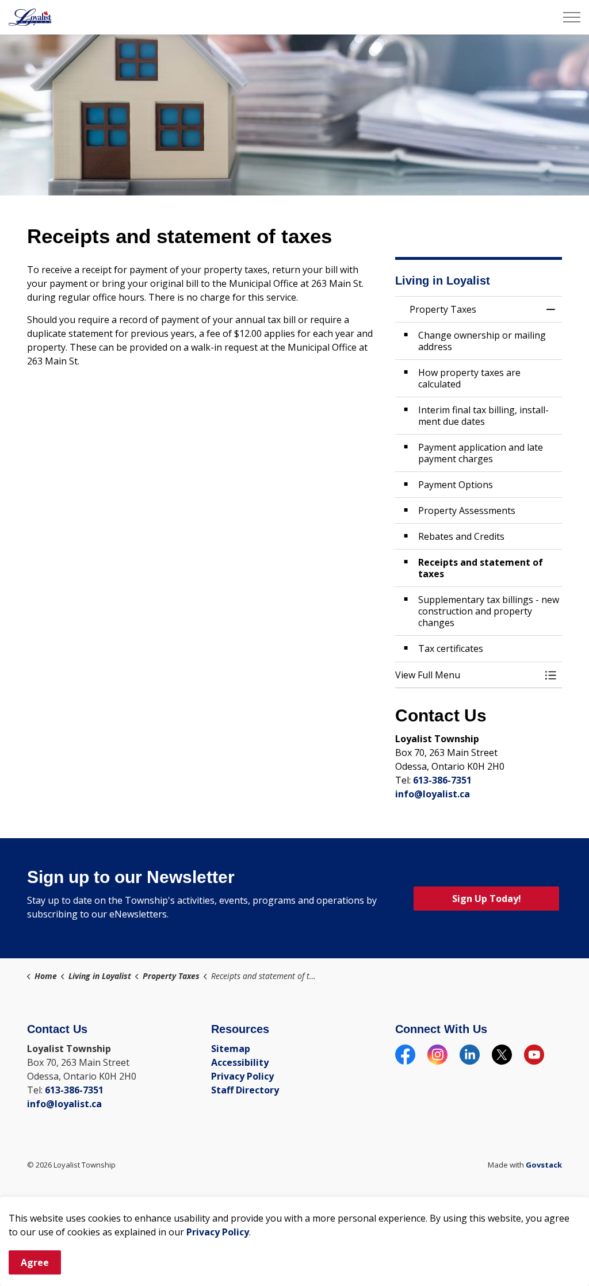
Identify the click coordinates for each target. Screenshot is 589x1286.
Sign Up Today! (486, 898)
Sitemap (230, 1048)
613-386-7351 (442, 780)
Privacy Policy (217, 1232)
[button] (467, 675)
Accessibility (240, 1062)
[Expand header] (571, 17)
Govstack (544, 1165)
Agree (35, 1262)
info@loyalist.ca (432, 794)
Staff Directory (245, 1090)
